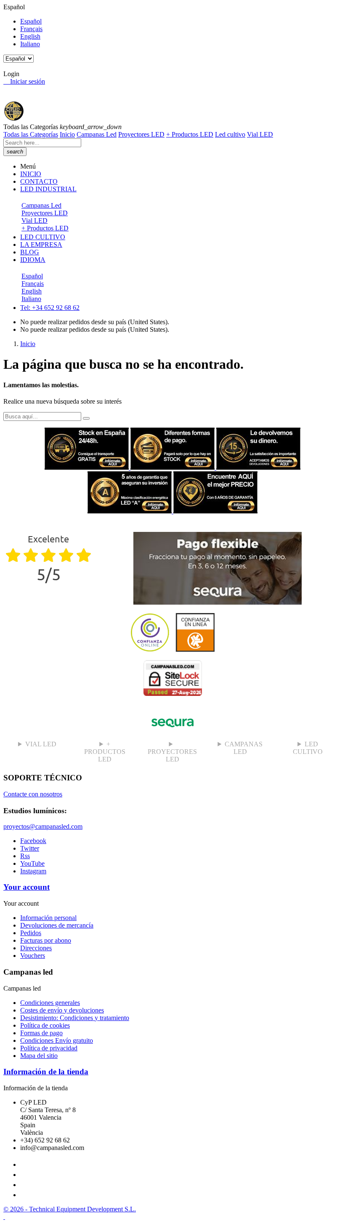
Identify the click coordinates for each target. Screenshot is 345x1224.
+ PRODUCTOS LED (104, 751)
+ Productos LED (189, 134)
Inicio (67, 134)
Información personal (48, 917)
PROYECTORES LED (172, 755)
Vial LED (260, 134)
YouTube (32, 863)
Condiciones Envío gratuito (56, 1040)
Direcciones (36, 948)
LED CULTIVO (308, 747)
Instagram (33, 871)
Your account (26, 887)
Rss (25, 855)
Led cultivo (230, 134)
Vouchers (32, 955)
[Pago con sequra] (217, 602)
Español (31, 21)
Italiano (30, 44)
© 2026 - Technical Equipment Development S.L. (69, 1209)
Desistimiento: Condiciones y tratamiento (74, 1017)
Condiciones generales (50, 1002)
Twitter (29, 848)
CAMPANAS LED (244, 747)
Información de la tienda (45, 1071)
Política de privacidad (48, 1048)
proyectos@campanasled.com (42, 826)
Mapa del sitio (39, 1055)
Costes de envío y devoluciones (62, 1010)
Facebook (33, 840)
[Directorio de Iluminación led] (172, 649)
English (30, 36)
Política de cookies (45, 1025)
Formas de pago (41, 1032)
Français (31, 28)
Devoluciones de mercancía (56, 925)
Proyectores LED (141, 134)
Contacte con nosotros (32, 794)
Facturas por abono (45, 940)
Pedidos (30, 932)
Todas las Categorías (30, 134)
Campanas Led (97, 134)
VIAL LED (40, 744)
